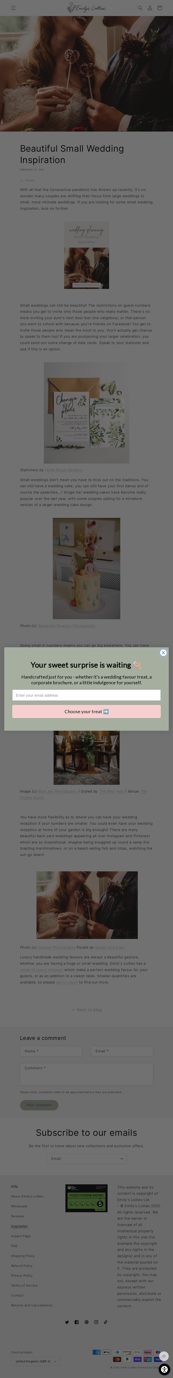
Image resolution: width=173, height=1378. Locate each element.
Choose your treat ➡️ (87, 711)
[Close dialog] (163, 652)
